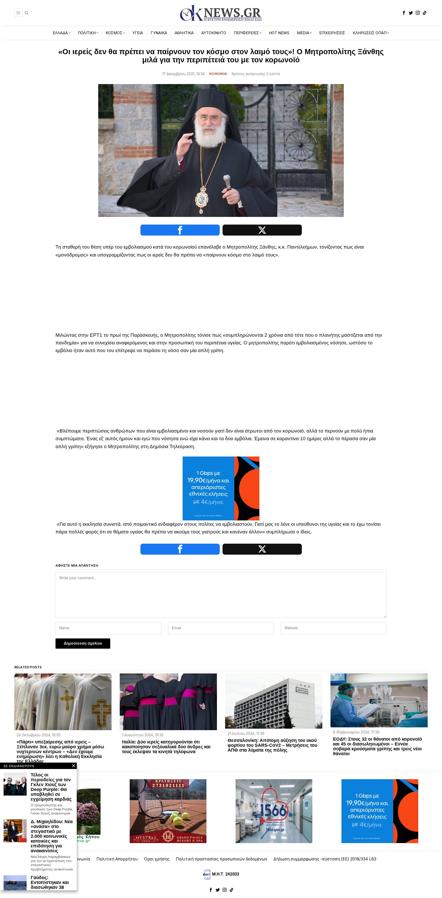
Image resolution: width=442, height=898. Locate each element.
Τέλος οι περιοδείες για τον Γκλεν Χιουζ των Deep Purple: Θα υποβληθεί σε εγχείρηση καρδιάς (51, 787)
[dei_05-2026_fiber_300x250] (221, 488)
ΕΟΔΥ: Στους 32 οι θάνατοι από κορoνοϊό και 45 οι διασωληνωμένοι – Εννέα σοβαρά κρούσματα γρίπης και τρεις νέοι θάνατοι (377, 746)
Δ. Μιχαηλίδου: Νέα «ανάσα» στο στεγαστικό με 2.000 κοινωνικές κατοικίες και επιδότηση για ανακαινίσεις (52, 836)
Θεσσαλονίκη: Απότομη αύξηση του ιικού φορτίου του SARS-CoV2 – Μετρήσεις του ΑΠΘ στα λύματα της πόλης (272, 745)
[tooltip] (404, 13)
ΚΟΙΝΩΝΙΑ (218, 74)
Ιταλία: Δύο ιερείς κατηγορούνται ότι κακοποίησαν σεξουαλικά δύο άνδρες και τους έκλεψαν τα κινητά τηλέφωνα (166, 747)
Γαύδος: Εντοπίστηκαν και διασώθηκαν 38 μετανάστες (50, 885)
